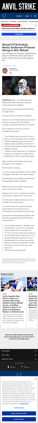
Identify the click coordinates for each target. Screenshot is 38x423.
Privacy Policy (24, 403)
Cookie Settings (19, 407)
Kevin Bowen (13, 68)
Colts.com (16, 337)
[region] (19, 399)
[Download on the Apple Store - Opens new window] (11, 367)
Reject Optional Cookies (19, 413)
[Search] (31, 16)
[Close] (35, 26)
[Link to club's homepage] (4, 15)
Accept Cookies (19, 419)
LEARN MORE (19, 34)
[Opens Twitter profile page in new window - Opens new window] (10, 73)
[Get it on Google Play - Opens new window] (25, 367)
